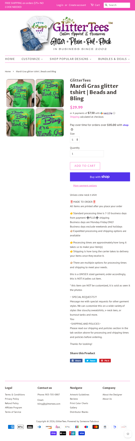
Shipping (74, 116)
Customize (31, 59)
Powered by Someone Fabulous (83, 421)
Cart (97, 5)
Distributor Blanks (79, 411)
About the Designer (112, 394)
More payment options (85, 185)
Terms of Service (13, 411)
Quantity (75, 147)
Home (10, 59)
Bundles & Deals (113, 59)
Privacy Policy (12, 398)
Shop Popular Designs (70, 59)
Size (72, 133)
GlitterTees (61, 421)
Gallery (73, 407)
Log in (60, 5)
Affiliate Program (13, 407)
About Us (107, 398)
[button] (100, 113)
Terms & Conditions (15, 394)
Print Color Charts (79, 403)
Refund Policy (12, 403)
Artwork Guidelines (79, 394)
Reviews (74, 398)
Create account (77, 5)
